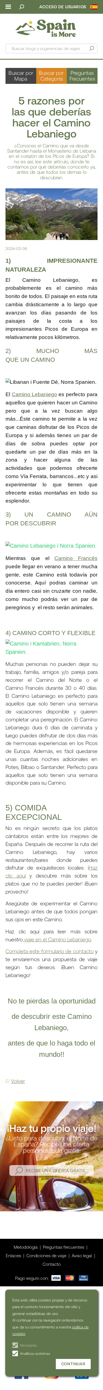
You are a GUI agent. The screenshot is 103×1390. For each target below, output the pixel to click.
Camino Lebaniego (34, 394)
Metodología (26, 1247)
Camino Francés (76, 558)
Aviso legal (82, 1255)
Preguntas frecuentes (63, 1247)
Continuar (73, 1363)
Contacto (52, 1264)
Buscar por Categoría (51, 76)
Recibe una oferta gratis (55, 1170)
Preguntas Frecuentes (82, 76)
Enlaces (13, 1255)
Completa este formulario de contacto (49, 951)
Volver (18, 1081)
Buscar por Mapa (21, 76)
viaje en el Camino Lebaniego (57, 939)
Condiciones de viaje (46, 1255)
